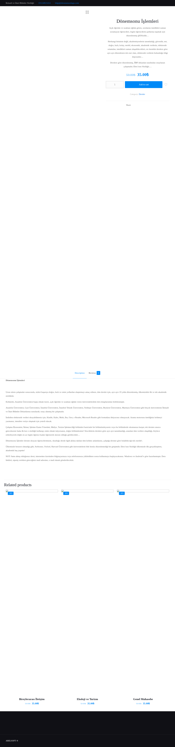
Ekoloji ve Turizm (87, 699)
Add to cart (144, 84)
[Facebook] (156, 3)
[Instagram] (167, 3)
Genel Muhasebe (143, 699)
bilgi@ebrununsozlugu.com (67, 3)
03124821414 (45, 3)
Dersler (142, 94)
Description (80, 373)
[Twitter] (160, 3)
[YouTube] (164, 3)
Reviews (94, 373)
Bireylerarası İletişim (32, 699)
